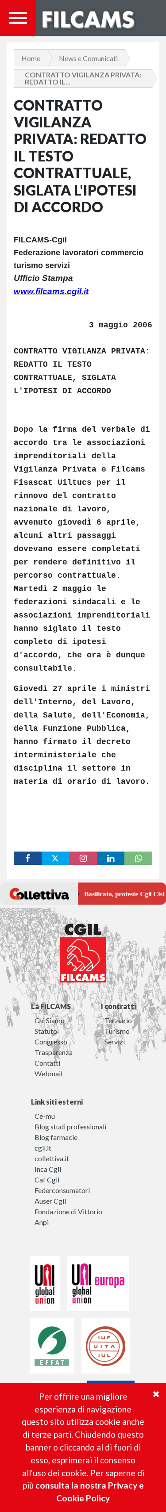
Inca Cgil (48, 1169)
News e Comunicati (88, 58)
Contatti (47, 1063)
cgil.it (43, 1148)
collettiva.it (52, 1158)
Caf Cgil (47, 1179)
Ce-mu (45, 1116)
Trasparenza (54, 1052)
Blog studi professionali (70, 1126)
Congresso (51, 1041)
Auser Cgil (50, 1201)
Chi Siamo (50, 1020)
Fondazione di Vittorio (68, 1211)
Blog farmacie (56, 1137)
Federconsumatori (62, 1190)
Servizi (114, 1041)
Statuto (46, 1031)
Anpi (42, 1222)
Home (30, 58)
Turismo (117, 1031)
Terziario (118, 1020)
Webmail (48, 1073)
